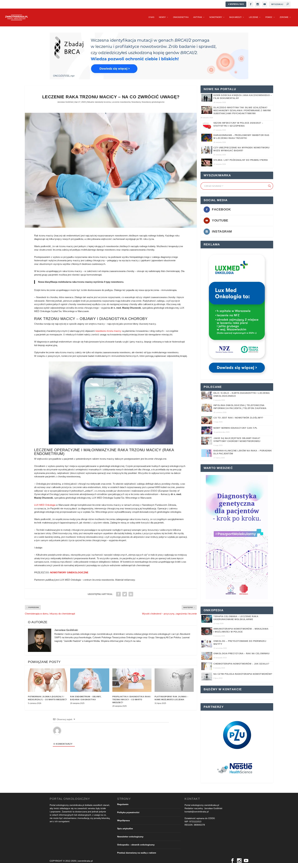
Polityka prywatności (128, 812)
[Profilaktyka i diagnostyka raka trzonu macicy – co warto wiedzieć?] (131, 680)
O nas (151, 17)
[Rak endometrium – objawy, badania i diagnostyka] (89, 680)
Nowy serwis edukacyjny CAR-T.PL (235, 428)
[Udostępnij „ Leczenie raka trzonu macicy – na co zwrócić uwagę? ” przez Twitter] (125, 594)
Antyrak (197, 17)
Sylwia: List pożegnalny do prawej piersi (240, 160)
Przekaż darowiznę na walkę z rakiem (136, 853)
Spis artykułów (125, 828)
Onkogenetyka (181, 17)
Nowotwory (215, 17)
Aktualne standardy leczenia (99, 102)
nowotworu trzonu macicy (108, 331)
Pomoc (268, 17)
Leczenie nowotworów (121, 102)
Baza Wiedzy (235, 17)
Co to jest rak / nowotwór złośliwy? (238, 417)
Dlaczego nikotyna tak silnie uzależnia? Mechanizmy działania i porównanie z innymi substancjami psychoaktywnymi (242, 110)
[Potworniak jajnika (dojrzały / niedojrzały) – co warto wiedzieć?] (47, 680)
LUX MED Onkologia (44, 505)
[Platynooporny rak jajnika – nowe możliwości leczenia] (174, 680)
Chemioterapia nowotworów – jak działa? (241, 663)
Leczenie (253, 17)
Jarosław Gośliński (65, 102)
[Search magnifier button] (269, 186)
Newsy (162, 17)
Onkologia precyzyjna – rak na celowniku (241, 653)
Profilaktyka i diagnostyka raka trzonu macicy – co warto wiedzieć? (131, 699)
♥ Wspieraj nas (236, 4)
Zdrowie (284, 17)
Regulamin (123, 804)
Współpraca (123, 820)
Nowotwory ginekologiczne (153, 102)
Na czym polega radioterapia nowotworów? (242, 674)
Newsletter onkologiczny (130, 836)
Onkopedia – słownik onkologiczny (136, 844)
